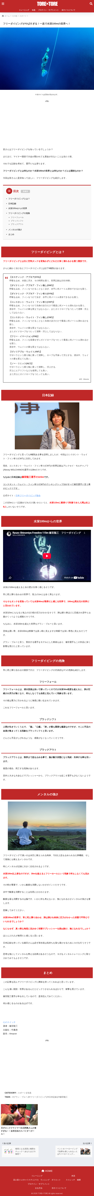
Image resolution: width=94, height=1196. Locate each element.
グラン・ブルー (20, 1097)
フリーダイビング (38, 1097)
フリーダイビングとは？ (19, 199)
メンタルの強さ (15, 229)
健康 (79, 1180)
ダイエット (56, 1180)
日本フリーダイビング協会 (28, 495)
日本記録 (12, 203)
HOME (48, 1170)
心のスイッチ (9, 1022)
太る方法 (38, 1188)
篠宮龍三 (64, 1097)
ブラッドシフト (17, 221)
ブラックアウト (17, 224)
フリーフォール (17, 217)
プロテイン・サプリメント (48, 10)
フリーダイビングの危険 (19, 213)
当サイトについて (68, 10)
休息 (33, 10)
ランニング (45, 1180)
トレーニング (24, 10)
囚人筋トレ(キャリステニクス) (25, 1180)
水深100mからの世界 (17, 208)
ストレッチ (70, 1180)
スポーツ (22, 1093)
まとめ (11, 234)
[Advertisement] (47, 123)
